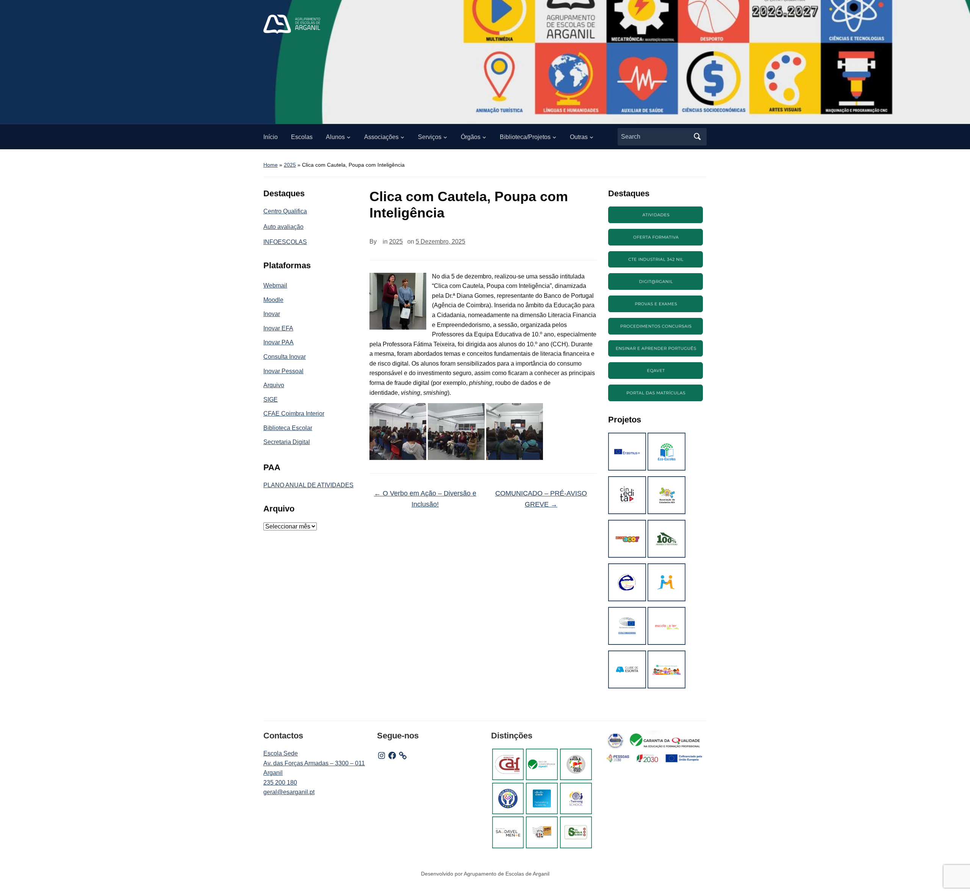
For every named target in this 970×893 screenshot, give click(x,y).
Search (697, 136)
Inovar (271, 314)
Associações (381, 137)
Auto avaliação (283, 227)
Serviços (429, 137)
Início (270, 137)
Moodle (273, 300)
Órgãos (470, 137)
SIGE (270, 399)
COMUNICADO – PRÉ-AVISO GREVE (541, 499)
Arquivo (273, 385)
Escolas (302, 137)
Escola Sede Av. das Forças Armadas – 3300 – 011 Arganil (314, 763)
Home (270, 165)
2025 (290, 165)
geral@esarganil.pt (288, 792)
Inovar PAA (278, 342)
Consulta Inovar (284, 356)
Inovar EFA (278, 328)
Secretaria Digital (286, 442)
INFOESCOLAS (285, 242)
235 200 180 (280, 782)
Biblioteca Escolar (287, 428)
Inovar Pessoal (283, 371)
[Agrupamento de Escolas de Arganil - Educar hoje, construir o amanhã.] (291, 23)
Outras (579, 137)
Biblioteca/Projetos (525, 137)
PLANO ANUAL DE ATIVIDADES (308, 485)
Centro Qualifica (285, 211)
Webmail (275, 285)
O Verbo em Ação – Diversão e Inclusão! (425, 499)
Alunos (335, 137)
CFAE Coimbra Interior (293, 413)
